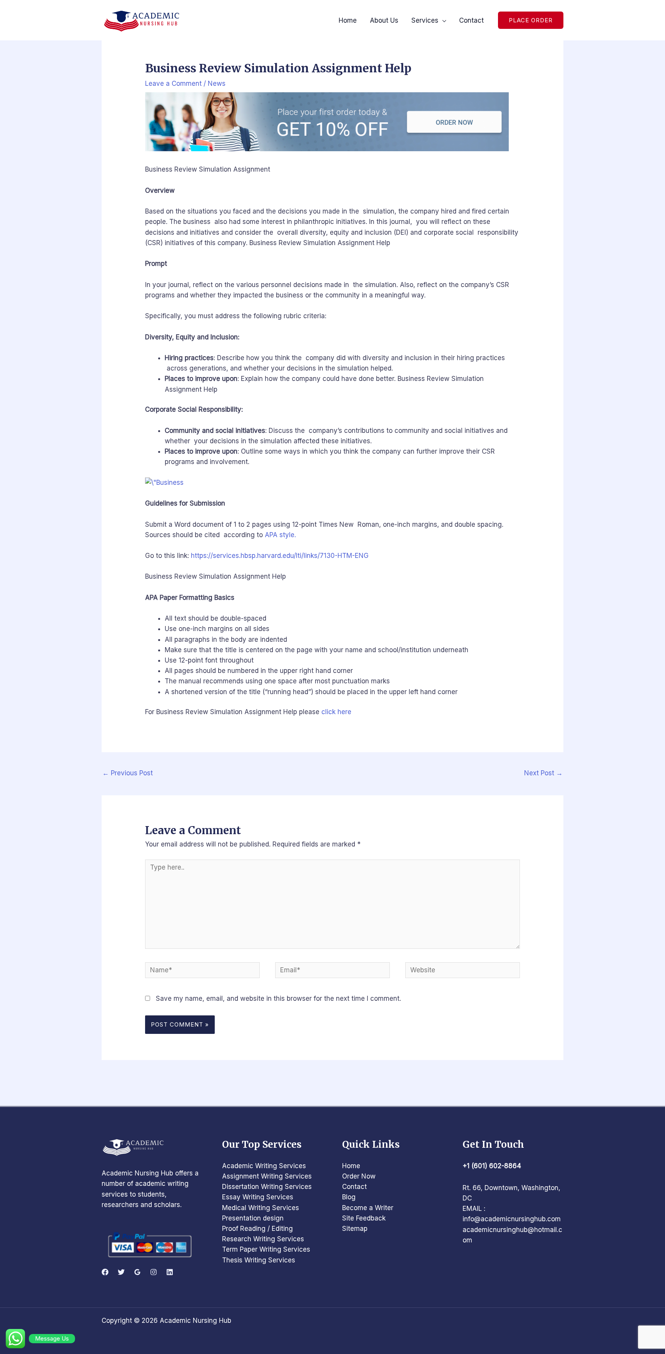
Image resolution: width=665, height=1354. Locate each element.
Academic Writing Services (264, 1166)
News (217, 83)
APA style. (280, 535)
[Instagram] (153, 1272)
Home (351, 1166)
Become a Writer (367, 1208)
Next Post (543, 773)
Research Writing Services (263, 1239)
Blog (349, 1197)
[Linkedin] (169, 1272)
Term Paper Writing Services (266, 1249)
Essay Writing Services (257, 1197)
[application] (442, 20)
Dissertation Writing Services (267, 1186)
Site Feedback (364, 1218)
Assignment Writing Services (267, 1176)
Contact (354, 1186)
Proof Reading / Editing (257, 1228)
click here (335, 712)
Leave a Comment (173, 83)
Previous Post (127, 773)
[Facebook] (105, 1272)
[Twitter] (121, 1272)
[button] (530, 20)
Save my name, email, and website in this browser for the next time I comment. (278, 998)
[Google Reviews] (137, 1272)
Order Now (359, 1176)
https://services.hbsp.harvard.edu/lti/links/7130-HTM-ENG (280, 555)
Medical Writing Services (260, 1208)
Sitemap (355, 1228)
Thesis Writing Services (258, 1260)
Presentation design (253, 1218)
